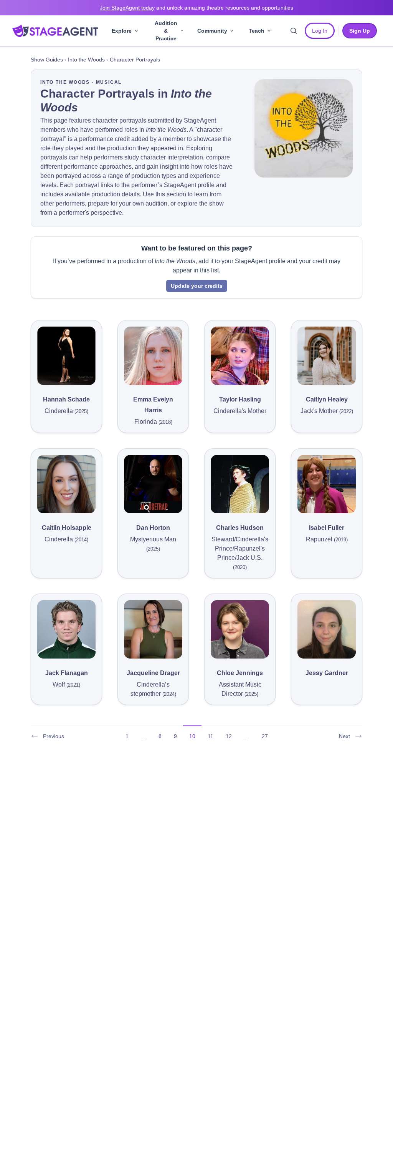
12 (229, 736)
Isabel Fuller (326, 527)
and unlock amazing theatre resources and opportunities (196, 8)
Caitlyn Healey (327, 399)
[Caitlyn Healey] (326, 356)
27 (265, 736)
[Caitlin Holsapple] (66, 484)
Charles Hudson (240, 527)
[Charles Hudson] (240, 484)
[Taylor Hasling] (240, 356)
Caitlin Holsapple (66, 527)
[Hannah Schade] (66, 356)
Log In (319, 31)
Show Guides (47, 59)
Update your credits (197, 286)
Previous (53, 736)
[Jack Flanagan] (66, 629)
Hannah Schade (66, 399)
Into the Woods (86, 59)
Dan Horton (153, 527)
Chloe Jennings (240, 673)
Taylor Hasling (240, 399)
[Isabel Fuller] (326, 484)
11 (210, 736)
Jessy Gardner (326, 673)
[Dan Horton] (153, 484)
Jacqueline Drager (153, 673)
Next (344, 736)
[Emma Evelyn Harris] (153, 356)
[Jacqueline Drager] (153, 629)
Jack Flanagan (66, 673)
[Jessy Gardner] (326, 629)
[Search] (293, 30)
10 (192, 736)
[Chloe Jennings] (240, 629)
